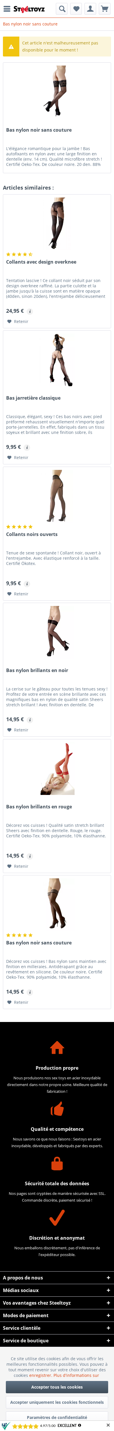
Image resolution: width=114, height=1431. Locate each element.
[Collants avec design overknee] (57, 223)
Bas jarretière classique (33, 398)
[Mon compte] (90, 9)
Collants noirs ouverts (32, 534)
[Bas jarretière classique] (57, 360)
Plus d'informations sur (76, 1375)
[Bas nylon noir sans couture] (57, 904)
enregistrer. (41, 1375)
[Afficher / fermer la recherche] (62, 9)
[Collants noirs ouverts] (57, 496)
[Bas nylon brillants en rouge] (57, 768)
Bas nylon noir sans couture (39, 130)
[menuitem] (8, 9)
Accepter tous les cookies (57, 1387)
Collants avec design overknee (41, 262)
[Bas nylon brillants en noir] (57, 632)
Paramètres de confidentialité (57, 1417)
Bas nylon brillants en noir (37, 670)
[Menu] (8, 9)
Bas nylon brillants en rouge (39, 807)
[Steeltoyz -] (29, 9)
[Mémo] (76, 9)
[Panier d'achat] (104, 9)
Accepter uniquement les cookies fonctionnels (57, 1402)
